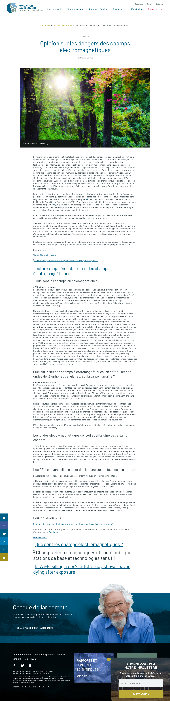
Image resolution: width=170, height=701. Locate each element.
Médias (61, 654)
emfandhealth (52, 532)
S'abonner (159, 4)
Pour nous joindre (44, 654)
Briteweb (46, 687)
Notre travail (54, 9)
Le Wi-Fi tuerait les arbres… (47, 255)
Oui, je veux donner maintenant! (35, 628)
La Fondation (135, 9)
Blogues (117, 9)
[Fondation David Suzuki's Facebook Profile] (14, 665)
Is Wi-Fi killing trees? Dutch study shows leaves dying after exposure (66, 260)
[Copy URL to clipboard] (4, 549)
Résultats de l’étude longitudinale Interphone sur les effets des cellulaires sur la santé (73, 524)
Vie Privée (30, 659)
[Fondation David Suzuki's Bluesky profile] (22, 665)
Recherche (139, 4)
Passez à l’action (98, 9)
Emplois (17, 659)
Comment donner (22, 654)
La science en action (62, 25)
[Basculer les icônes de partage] (4, 517)
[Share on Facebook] (4, 525)
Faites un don (155, 9)
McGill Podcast (40, 537)
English (149, 4)
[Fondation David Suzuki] (25, 8)
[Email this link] (4, 557)
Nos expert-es (75, 9)
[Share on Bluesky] (4, 533)
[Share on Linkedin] (4, 541)
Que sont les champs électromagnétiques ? (79, 544)
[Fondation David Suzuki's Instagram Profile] (30, 665)
